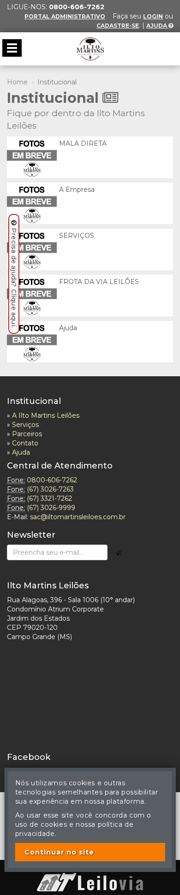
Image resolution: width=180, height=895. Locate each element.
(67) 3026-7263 (50, 489)
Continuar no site (59, 852)
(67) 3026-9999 (51, 508)
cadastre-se (117, 25)
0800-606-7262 (52, 480)
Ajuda (157, 25)
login (153, 16)
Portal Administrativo (64, 16)
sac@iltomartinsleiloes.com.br (78, 517)
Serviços (25, 425)
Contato (25, 443)
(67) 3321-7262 (49, 498)
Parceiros (27, 434)
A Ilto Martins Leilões (45, 415)
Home (17, 82)
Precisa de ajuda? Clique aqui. (14, 278)
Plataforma (90, 868)
